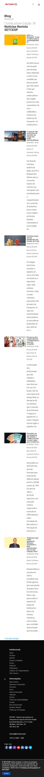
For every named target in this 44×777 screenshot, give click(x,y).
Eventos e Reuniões (16, 661)
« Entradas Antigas (11, 638)
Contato (12, 702)
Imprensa (12, 695)
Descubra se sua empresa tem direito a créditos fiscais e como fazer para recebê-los (33, 437)
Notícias (35, 54)
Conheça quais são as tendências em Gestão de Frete (33, 238)
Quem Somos (13, 682)
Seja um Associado (15, 692)
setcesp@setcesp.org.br (17, 734)
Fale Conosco (13, 673)
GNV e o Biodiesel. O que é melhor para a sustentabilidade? (33, 38)
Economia (33, 250)
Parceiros (12, 687)
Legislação (30, 152)
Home (11, 653)
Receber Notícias (15, 707)
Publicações (13, 668)
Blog (28, 51)
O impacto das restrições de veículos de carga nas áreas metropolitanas (33, 136)
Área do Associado (15, 705)
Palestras (12, 666)
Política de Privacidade (17, 710)
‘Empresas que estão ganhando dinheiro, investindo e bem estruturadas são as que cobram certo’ (32, 545)
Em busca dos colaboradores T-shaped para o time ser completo (33, 340)
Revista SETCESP (32, 57)
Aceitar (6, 773)
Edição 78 (30, 54)
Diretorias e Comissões (17, 684)
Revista (11, 697)
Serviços (12, 655)
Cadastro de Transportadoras (19, 671)
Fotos (11, 690)
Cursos (11, 663)
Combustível (34, 51)
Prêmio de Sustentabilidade (18, 700)
